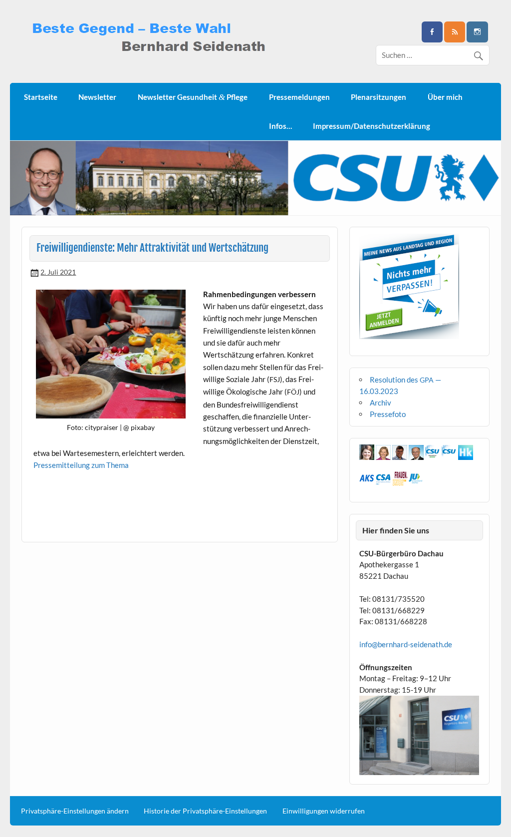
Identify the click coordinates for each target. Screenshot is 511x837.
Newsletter (97, 96)
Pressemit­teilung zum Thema (81, 464)
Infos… (280, 125)
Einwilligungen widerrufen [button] (323, 811)
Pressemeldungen (299, 96)
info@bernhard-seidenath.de (405, 644)
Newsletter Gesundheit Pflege (193, 97)
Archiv (380, 402)
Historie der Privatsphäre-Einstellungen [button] (205, 811)
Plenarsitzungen (378, 96)
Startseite (40, 96)
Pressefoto (388, 414)
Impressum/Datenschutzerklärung (371, 125)
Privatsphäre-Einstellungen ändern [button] (75, 811)
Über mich (445, 96)
